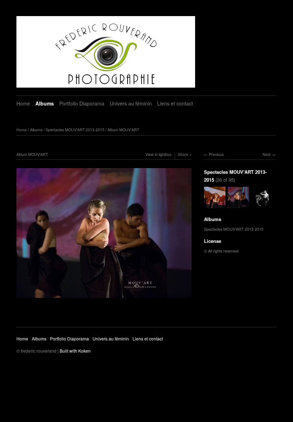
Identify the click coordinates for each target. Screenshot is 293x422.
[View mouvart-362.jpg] (214, 204)
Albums (44, 103)
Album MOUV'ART (123, 129)
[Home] (105, 52)
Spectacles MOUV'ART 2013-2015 (75, 129)
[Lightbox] (104, 298)
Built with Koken (75, 351)
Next (266, 154)
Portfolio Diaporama (81, 103)
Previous (216, 154)
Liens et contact (175, 103)
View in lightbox (158, 154)
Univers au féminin (131, 103)
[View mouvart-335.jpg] (262, 204)
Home (23, 103)
